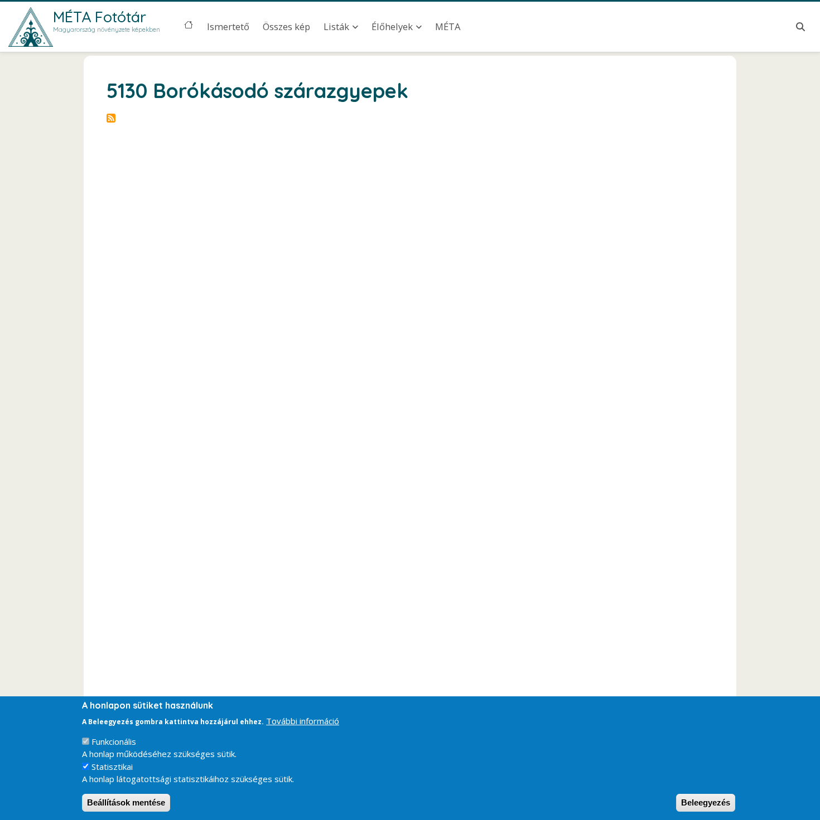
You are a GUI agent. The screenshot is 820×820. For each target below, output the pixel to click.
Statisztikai (112, 766)
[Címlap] (30, 27)
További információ (302, 720)
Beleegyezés (705, 802)
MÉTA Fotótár (99, 16)
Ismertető (228, 26)
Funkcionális (113, 741)
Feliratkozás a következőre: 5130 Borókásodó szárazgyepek (111, 118)
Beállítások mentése (126, 802)
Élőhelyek (392, 26)
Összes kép (286, 26)
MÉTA (447, 26)
